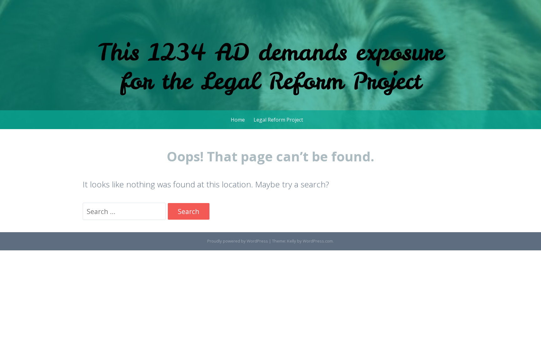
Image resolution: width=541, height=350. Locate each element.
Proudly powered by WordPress (237, 241)
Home (238, 119)
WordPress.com (318, 241)
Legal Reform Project (278, 119)
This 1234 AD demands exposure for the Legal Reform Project (270, 66)
